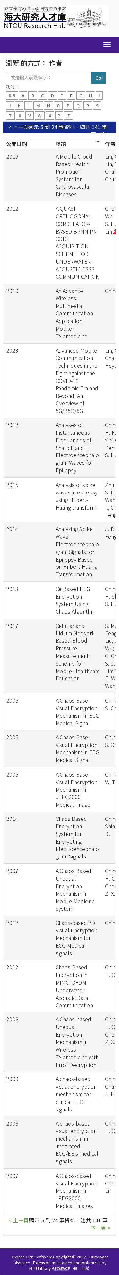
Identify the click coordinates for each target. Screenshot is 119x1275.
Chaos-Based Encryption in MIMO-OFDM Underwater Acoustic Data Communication (74, 986)
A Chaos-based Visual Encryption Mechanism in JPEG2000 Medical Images (76, 1191)
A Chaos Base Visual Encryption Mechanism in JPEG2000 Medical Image (76, 789)
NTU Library (40, 1268)
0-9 (12, 95)
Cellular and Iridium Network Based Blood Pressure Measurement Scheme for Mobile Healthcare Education (78, 652)
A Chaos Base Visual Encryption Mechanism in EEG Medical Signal (77, 748)
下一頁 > (101, 134)
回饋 (86, 1268)
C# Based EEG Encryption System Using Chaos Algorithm (75, 600)
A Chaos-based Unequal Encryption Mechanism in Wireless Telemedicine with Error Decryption (77, 1041)
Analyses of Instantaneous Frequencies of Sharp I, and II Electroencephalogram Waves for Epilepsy (77, 447)
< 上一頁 (18, 127)
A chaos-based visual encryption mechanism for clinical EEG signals (76, 1094)
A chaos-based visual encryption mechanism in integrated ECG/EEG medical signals (77, 1142)
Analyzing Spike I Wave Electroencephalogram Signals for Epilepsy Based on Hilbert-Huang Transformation (77, 551)
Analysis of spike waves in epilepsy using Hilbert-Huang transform (77, 496)
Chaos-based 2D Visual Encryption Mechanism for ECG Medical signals (76, 938)
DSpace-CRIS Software (31, 1256)
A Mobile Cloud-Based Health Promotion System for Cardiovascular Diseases (75, 175)
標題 (61, 144)
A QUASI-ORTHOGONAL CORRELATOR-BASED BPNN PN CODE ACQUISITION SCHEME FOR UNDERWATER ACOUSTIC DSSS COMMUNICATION (77, 242)
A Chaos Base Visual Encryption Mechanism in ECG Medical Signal (77, 711)
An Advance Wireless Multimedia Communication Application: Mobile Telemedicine (74, 313)
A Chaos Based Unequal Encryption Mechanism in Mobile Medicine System (75, 889)
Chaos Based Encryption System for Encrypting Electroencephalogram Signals (77, 837)
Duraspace (98, 1256)
